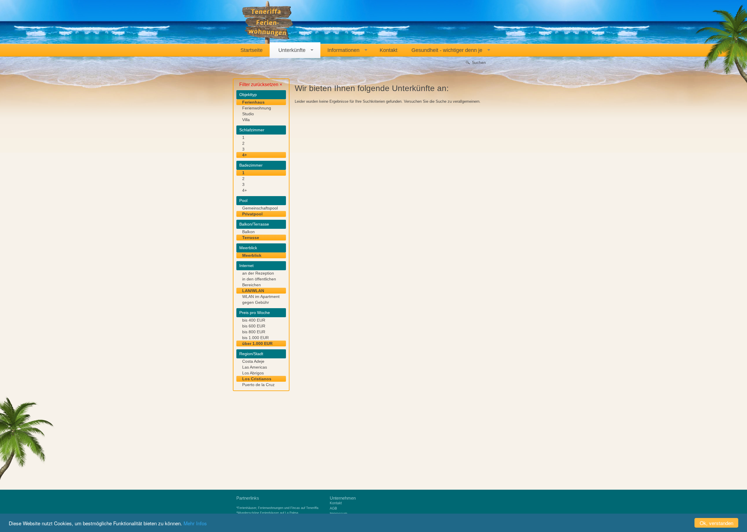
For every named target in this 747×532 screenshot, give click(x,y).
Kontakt (336, 503)
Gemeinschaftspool (260, 208)
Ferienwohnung (256, 108)
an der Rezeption (258, 273)
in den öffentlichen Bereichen (259, 282)
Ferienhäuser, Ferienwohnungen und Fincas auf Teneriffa (278, 508)
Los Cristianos (256, 378)
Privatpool (252, 214)
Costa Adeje (253, 361)
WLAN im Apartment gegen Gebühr (261, 299)
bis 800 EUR (253, 331)
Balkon (248, 231)
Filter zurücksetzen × (260, 84)
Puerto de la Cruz (258, 384)
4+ (244, 155)
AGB (333, 508)
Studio (248, 113)
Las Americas (254, 367)
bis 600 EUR (253, 326)
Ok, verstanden (716, 522)
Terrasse (250, 237)
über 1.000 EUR (257, 343)
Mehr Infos (195, 523)
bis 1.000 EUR (255, 337)
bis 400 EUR (253, 320)
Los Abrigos (253, 373)
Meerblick (251, 255)
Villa (246, 119)
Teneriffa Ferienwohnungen (267, 22)
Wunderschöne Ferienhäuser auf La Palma (268, 512)
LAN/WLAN (253, 290)
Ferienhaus (253, 102)
